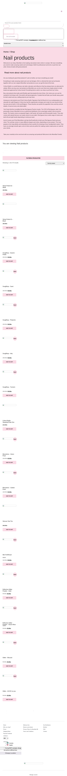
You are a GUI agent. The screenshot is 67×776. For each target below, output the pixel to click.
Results (8, 31)
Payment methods (7, 733)
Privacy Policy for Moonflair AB (30, 729)
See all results (10, 36)
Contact (45, 731)
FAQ (44, 729)
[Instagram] (30, 759)
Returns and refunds (28, 727)
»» (6, 713)
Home (6, 52)
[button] (33, 73)
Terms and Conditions (28, 731)
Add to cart (9, 194)
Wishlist (45, 727)
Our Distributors (47, 725)
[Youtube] (37, 759)
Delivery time (26, 725)
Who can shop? (7, 727)
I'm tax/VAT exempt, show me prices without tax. (31, 40)
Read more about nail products (17, 72)
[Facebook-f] (33, 759)
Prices (4, 729)
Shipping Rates (6, 731)
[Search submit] (6, 26)
